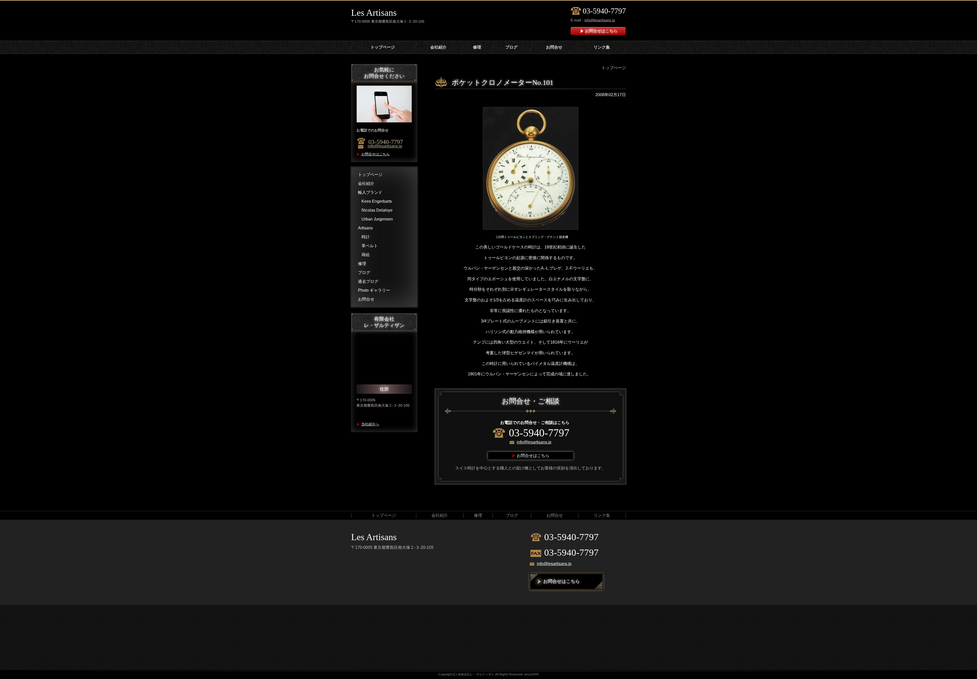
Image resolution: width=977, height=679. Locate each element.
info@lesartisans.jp (599, 20)
